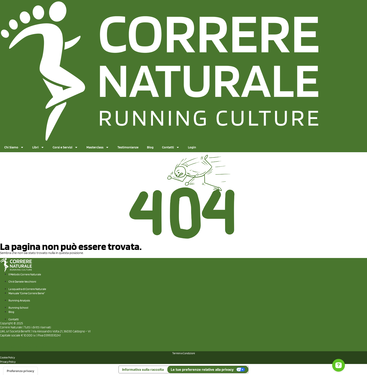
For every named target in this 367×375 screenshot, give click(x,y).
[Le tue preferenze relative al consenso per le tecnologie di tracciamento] (20, 371)
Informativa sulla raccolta (143, 369)
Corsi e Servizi (62, 147)
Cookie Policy (7, 357)
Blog (150, 147)
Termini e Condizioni (183, 353)
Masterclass (94, 147)
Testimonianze (127, 147)
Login (192, 147)
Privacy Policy (8, 361)
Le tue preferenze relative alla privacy (202, 369)
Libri (35, 147)
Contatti (168, 147)
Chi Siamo (11, 147)
